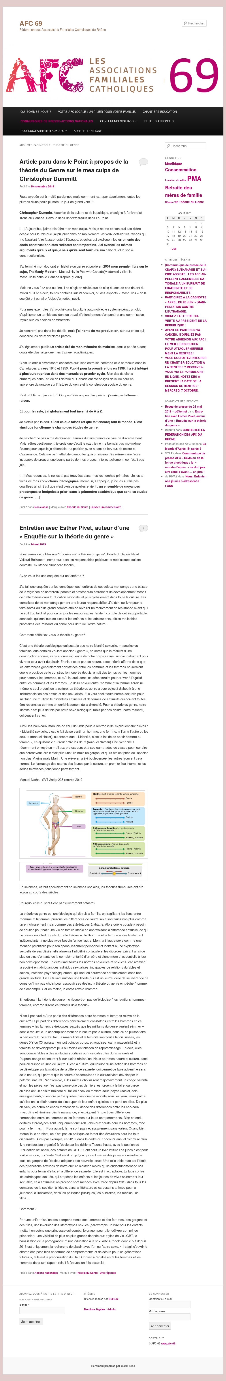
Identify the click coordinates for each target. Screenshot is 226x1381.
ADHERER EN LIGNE (88, 131)
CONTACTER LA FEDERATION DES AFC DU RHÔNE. (185, 434)
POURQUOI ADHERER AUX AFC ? (44, 131)
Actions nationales (46, 1273)
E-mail (24, 1305)
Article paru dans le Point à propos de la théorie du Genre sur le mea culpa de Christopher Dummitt (73, 170)
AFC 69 (30, 23)
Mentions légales (94, 1309)
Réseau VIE (171, 202)
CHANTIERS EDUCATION (160, 111)
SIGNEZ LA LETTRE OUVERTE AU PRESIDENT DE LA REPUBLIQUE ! (186, 320)
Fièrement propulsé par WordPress (113, 1366)
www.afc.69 (168, 1343)
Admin (111, 1309)
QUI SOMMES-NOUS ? (36, 111)
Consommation (180, 169)
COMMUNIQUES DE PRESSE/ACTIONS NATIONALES (57, 121)
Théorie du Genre (78, 507)
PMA (194, 178)
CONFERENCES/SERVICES (118, 121)
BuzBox (114, 1299)
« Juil (173, 249)
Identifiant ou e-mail (160, 1299)
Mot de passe (157, 1311)
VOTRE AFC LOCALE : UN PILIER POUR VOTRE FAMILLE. (97, 111)
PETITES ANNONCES (159, 121)
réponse (108, 1273)
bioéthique (173, 163)
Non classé (41, 507)
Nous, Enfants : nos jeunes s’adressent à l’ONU (185, 481)
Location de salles (175, 180)
